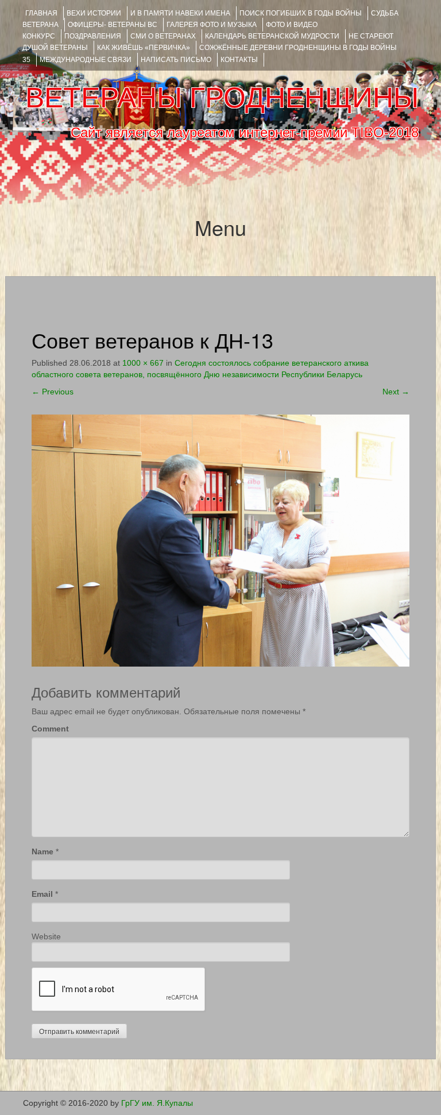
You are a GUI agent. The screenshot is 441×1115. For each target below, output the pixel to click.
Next (395, 391)
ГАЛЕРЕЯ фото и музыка (212, 25)
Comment (50, 728)
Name (42, 851)
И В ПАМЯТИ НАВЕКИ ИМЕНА (180, 13)
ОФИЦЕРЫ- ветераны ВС (112, 25)
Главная (41, 13)
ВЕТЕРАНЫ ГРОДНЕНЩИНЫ (222, 97)
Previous (53, 391)
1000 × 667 (143, 362)
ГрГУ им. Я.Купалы (157, 1103)
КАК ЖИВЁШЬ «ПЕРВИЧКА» (143, 48)
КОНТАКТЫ (239, 60)
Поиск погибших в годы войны (300, 13)
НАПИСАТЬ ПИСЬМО (176, 60)
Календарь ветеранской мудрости (272, 36)
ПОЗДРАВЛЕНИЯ (92, 36)
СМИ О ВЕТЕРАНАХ (163, 36)
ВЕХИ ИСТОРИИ (94, 13)
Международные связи (85, 60)
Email (42, 894)
